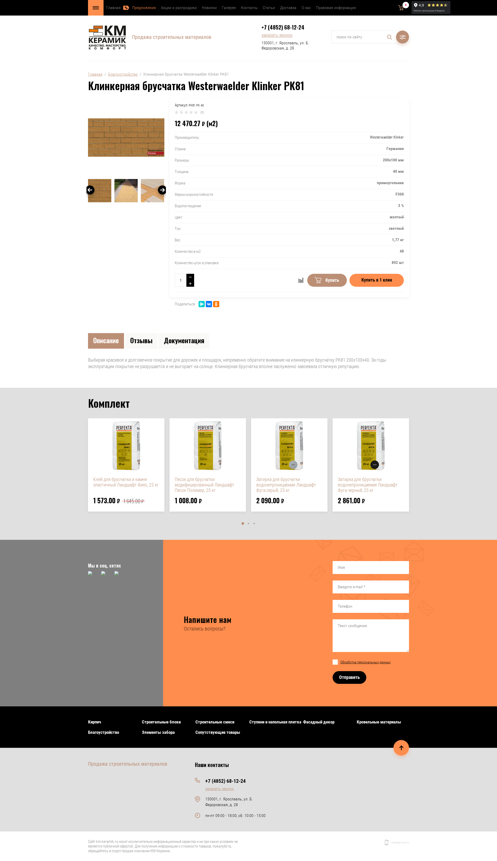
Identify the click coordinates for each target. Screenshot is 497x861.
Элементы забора (158, 732)
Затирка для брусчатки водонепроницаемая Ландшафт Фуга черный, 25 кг (368, 485)
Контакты (249, 7)
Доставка (288, 7)
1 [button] (243, 523)
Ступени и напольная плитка (275, 721)
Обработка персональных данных (365, 662)
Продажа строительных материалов (171, 37)
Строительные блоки (161, 721)
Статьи (269, 7)
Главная (113, 7)
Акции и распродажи (179, 7)
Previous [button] (89, 190)
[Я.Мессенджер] (202, 304)
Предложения (144, 7)
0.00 (393, 7)
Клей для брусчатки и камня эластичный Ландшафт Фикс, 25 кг (126, 482)
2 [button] (248, 523)
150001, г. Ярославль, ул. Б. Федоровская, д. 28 (285, 45)
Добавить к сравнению (300, 280)
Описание (106, 340)
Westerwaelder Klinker (387, 137)
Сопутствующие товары (217, 732)
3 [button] (254, 523)
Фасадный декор (318, 721)
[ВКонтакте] (209, 304)
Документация (184, 340)
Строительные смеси (214, 721)
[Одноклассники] (216, 304)
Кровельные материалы (379, 721)
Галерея (229, 7)
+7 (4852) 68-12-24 (282, 27)
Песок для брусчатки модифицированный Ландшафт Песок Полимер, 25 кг (204, 485)
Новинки (209, 7)
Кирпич (94, 721)
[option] (126, 137)
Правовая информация (336, 7)
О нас (306, 7)
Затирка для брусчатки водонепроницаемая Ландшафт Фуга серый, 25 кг (286, 485)
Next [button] (162, 190)
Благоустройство (123, 74)
